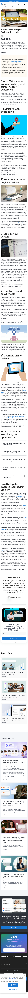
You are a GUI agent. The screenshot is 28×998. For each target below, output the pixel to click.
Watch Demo (14, 927)
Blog (6, 6)
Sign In (19, 4)
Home (2, 6)
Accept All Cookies (13, 985)
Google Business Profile (14, 206)
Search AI (3, 550)
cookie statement (12, 978)
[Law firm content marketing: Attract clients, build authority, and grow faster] (14, 687)
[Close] (24, 975)
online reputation (19, 496)
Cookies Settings (13, 989)
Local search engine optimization (10, 58)
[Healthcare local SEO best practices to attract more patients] (14, 664)
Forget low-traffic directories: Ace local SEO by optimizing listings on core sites (13, 719)
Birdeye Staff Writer (7, 35)
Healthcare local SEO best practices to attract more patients (12, 673)
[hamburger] (24, 4)
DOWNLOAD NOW (14, 638)
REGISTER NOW (14, 950)
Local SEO (11, 6)
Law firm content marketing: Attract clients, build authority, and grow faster (13, 696)
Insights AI (3, 529)
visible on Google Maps (18, 223)
